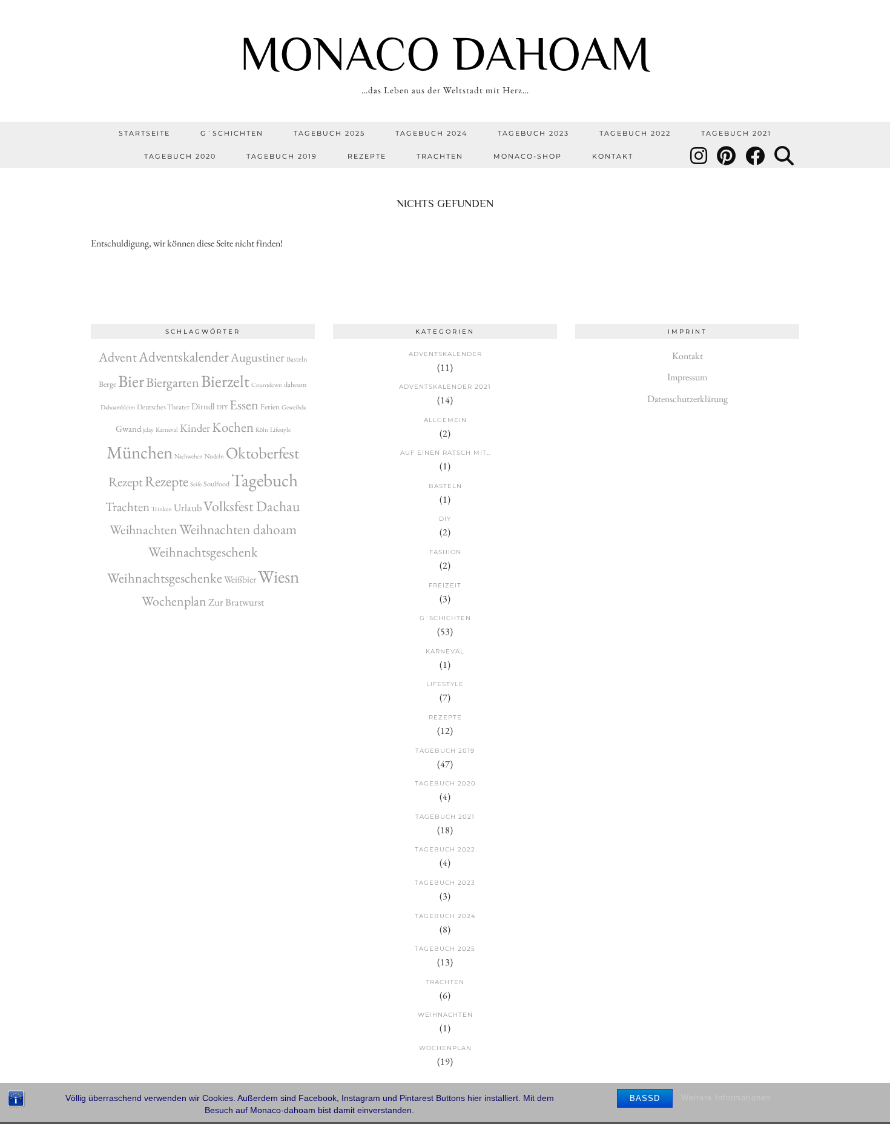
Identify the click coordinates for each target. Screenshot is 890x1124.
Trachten (440, 156)
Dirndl (203, 406)
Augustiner (258, 357)
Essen (244, 405)
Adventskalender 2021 (445, 387)
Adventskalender (184, 356)
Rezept (125, 481)
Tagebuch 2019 (281, 156)
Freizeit (445, 585)
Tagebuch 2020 (180, 156)
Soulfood (216, 484)
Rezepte (367, 156)
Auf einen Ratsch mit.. (445, 453)
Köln (261, 429)
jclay (148, 429)
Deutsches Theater (163, 407)
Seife (196, 484)
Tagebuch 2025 (329, 133)
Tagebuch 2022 (635, 133)
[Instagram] (699, 156)
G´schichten (231, 133)
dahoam (295, 384)
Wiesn (278, 576)
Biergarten (172, 382)
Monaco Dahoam (445, 53)
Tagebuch (264, 480)
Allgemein (445, 420)
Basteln (297, 359)
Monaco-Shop (527, 156)
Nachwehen (188, 456)
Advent (118, 357)
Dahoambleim (118, 407)
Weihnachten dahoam (238, 529)
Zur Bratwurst (236, 602)
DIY (222, 407)
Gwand (128, 428)
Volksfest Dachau (251, 506)
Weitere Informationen (726, 1097)
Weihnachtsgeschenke (164, 578)
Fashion (445, 552)
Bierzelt (225, 381)
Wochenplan (174, 601)
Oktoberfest (262, 452)
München (140, 452)
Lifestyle (280, 429)
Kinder (195, 427)
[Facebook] (755, 156)
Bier (131, 381)
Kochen (233, 427)
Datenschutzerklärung (687, 398)
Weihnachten (143, 529)
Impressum (687, 377)
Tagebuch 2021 (736, 133)
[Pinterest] (727, 156)
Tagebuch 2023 (533, 133)
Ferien (270, 406)
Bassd (645, 1098)
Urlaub (188, 507)
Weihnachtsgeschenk (203, 552)
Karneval (167, 429)
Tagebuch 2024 (431, 133)
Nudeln (214, 456)
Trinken (161, 508)
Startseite (144, 133)
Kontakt (612, 156)
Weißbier (240, 579)
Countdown (266, 384)
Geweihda (294, 407)
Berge (107, 384)
